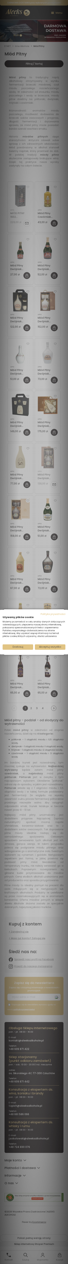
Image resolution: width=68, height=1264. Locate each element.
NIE (42, 644)
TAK (26, 644)
